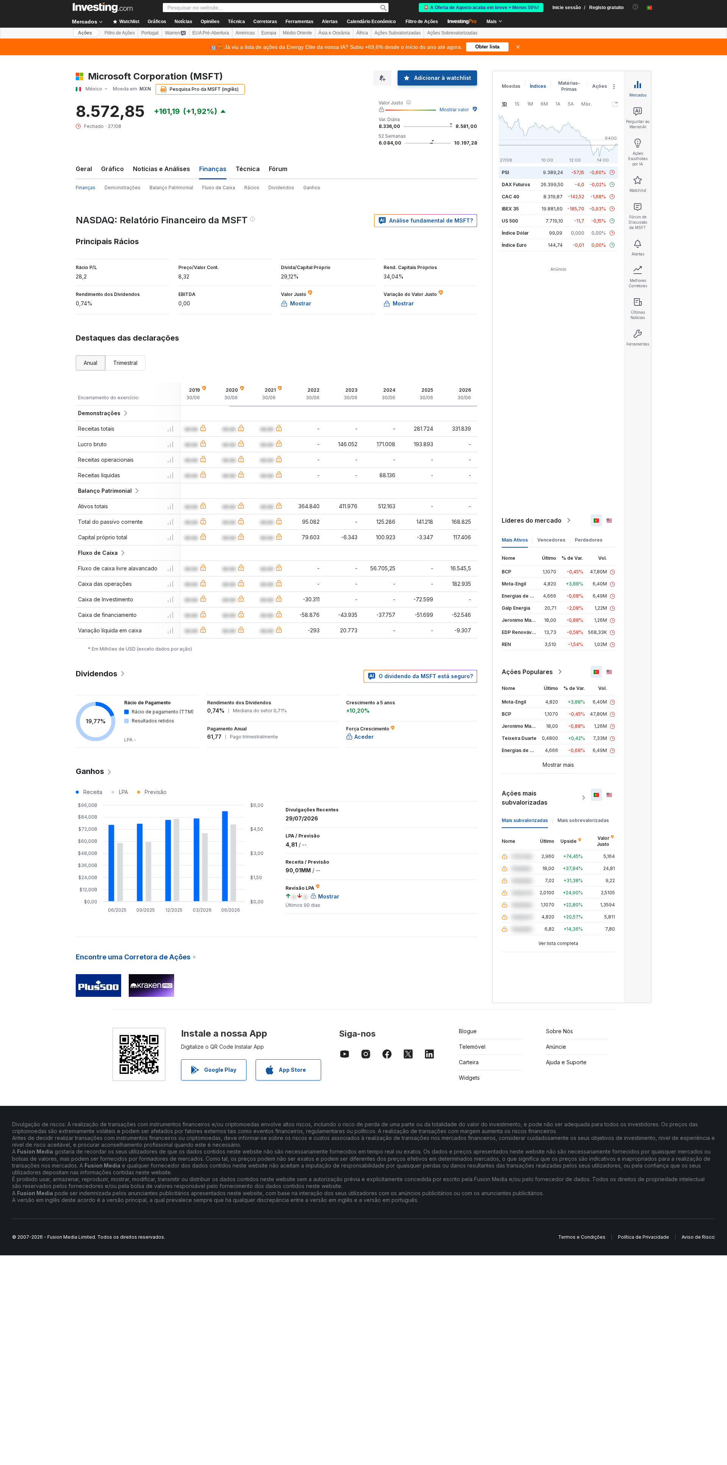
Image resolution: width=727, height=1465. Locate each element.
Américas (245, 33)
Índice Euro (514, 245)
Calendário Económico (371, 21)
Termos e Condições (581, 1237)
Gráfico (112, 169)
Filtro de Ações (422, 21)
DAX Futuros (516, 184)
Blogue (468, 1031)
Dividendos (281, 187)
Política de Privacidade (643, 1237)
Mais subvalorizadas (525, 820)
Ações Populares (527, 672)
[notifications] (635, 7)
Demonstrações (122, 187)
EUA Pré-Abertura (210, 33)
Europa (268, 33)
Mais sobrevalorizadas (583, 820)
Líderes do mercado (532, 520)
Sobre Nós (559, 1031)
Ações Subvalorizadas (397, 33)
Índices (538, 86)
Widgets (469, 1077)
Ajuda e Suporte (566, 1062)
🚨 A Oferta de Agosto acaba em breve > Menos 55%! (481, 7)
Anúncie (556, 1046)
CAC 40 (510, 196)
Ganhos (311, 187)
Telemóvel (472, 1046)
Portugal (150, 33)
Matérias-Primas (569, 86)
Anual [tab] (90, 363)
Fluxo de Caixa (218, 187)
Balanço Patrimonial (171, 187)
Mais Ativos (515, 540)
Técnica (248, 169)
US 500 (510, 221)
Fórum (278, 169)
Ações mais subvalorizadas (525, 797)
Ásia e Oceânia (334, 33)
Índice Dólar (515, 233)
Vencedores (551, 540)
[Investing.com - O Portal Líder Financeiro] (103, 7)
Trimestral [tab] (125, 363)
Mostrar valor (454, 109)
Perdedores (588, 540)
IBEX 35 (510, 209)
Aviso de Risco (698, 1237)
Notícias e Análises (161, 169)
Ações (85, 33)
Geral (84, 169)
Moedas (511, 86)
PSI (505, 172)
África (362, 33)
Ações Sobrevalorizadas (452, 33)
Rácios (251, 187)
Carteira (469, 1062)
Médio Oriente (297, 33)
